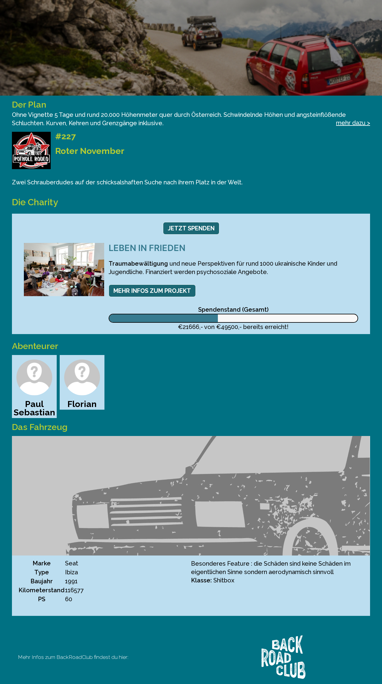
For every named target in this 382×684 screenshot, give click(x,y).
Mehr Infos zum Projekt (152, 290)
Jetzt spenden (191, 228)
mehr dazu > (353, 122)
